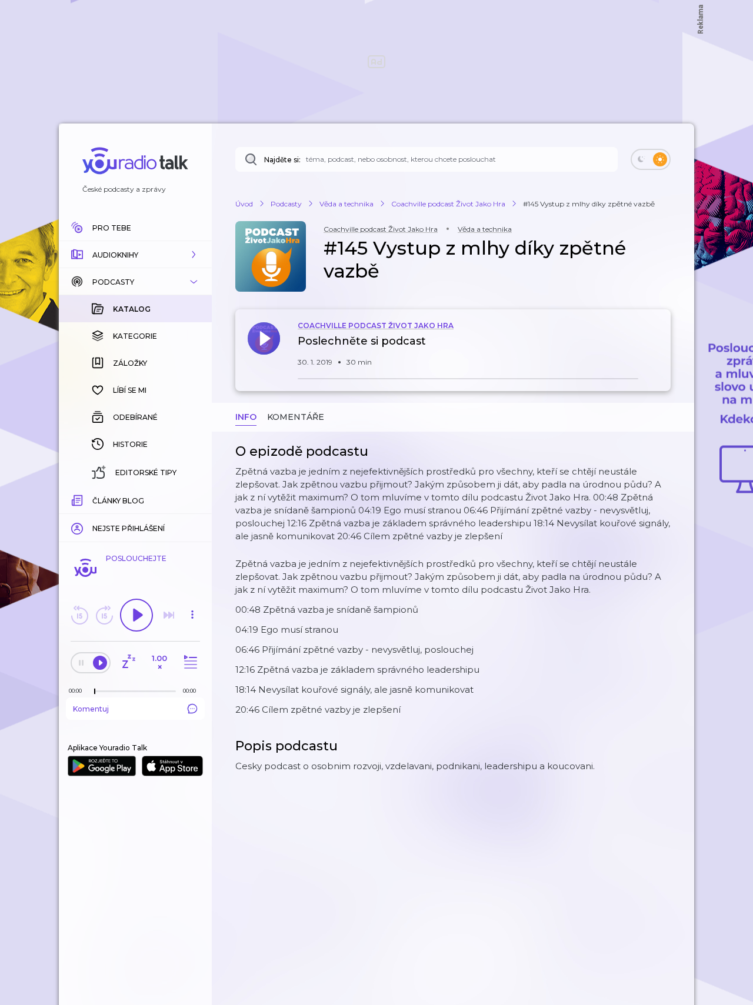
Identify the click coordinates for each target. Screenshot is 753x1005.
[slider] (95, 692)
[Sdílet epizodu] (659, 347)
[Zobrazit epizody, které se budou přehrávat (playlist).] (189, 662)
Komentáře (295, 417)
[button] (135, 254)
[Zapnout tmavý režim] (651, 159)
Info (245, 417)
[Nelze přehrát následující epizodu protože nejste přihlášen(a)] (168, 615)
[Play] (136, 615)
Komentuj (91, 708)
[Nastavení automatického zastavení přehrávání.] (128, 662)
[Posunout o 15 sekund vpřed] (104, 615)
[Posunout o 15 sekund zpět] (79, 615)
